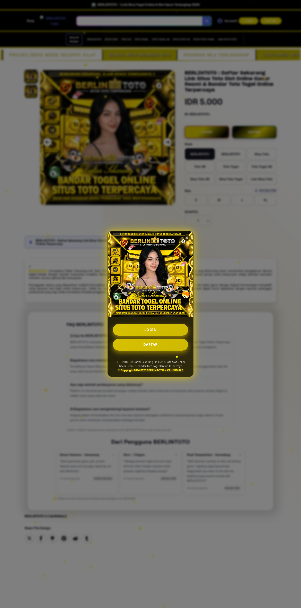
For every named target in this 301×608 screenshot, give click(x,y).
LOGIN (150, 329)
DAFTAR (150, 344)
